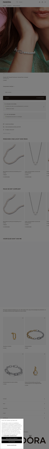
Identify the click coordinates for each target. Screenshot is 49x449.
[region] (12, 434)
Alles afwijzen (11, 441)
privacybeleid (6, 435)
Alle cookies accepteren (12, 438)
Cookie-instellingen (11, 445)
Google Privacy (13, 435)
